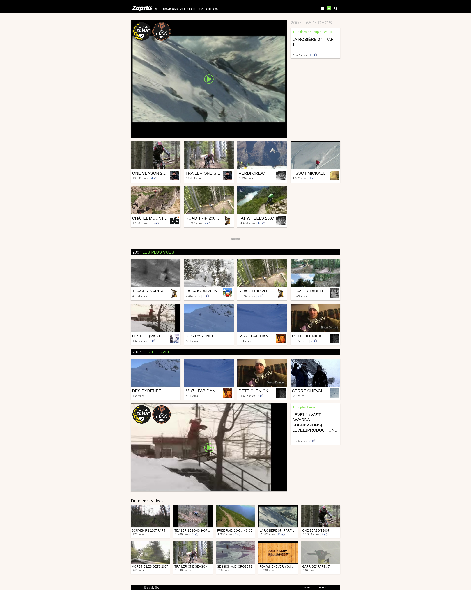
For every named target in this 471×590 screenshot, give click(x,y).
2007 (153, 252)
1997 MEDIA (153, 587)
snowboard (170, 9)
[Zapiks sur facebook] (308, 10)
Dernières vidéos (147, 500)
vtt (182, 9)
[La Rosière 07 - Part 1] (209, 78)
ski (157, 9)
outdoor (212, 9)
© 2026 (307, 587)
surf (201, 9)
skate (191, 9)
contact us (321, 587)
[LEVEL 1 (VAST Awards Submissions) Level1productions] (209, 447)
